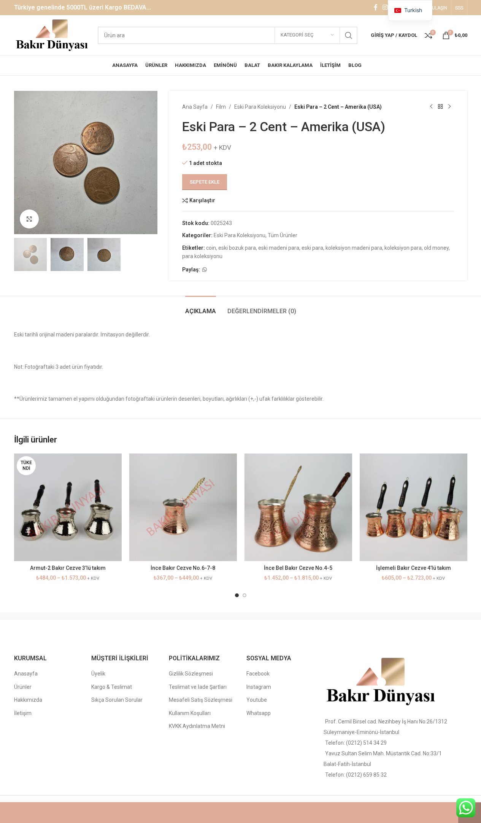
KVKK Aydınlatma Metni (197, 726)
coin (211, 248)
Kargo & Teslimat (111, 687)
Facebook (258, 674)
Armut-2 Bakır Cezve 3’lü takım (68, 568)
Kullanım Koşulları (190, 713)
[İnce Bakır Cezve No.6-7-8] (183, 507)
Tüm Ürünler (282, 235)
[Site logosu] (52, 35)
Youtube (256, 700)
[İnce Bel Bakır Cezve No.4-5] (298, 507)
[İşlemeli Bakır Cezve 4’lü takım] (413, 507)
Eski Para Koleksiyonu (260, 107)
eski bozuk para (237, 248)
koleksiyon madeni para (353, 248)
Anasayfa (26, 674)
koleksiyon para (403, 248)
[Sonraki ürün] (449, 106)
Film (221, 107)
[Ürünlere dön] (440, 106)
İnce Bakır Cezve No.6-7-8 (183, 568)
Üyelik (98, 674)
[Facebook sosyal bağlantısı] (375, 7)
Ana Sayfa (195, 107)
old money (436, 248)
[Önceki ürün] (431, 106)
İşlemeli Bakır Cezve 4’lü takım (413, 568)
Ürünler (23, 687)
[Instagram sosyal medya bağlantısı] (385, 7)
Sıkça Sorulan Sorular (117, 700)
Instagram (258, 687)
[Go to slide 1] (237, 595)
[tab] (200, 307)
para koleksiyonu (202, 256)
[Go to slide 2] (244, 595)
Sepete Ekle (204, 182)
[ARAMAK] (348, 35)
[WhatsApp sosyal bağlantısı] (204, 270)
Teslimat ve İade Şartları (198, 687)
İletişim (23, 713)
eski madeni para (278, 248)
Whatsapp (258, 713)
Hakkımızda (28, 700)
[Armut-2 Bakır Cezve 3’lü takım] (68, 507)
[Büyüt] (29, 218)
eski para (312, 248)
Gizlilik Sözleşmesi (191, 674)
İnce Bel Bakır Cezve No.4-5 (298, 568)
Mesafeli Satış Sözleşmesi (200, 700)
